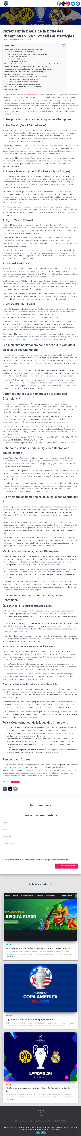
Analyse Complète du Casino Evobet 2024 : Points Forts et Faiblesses (38, 948)
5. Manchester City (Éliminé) (18, 61)
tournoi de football (32, 95)
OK (38, 1133)
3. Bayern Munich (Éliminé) (18, 56)
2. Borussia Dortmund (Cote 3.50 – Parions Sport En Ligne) (28, 54)
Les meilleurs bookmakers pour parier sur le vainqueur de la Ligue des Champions (35, 64)
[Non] (78, 1130)
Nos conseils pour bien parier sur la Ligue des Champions (26, 77)
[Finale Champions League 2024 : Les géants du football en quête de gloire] (40, 1056)
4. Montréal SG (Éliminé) (17, 59)
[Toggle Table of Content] (62, 46)
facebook (40, 1110)
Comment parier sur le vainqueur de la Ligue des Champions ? (27, 67)
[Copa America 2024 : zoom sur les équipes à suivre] (40, 988)
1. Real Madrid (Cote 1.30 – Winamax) (21, 51)
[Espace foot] (7, 3)
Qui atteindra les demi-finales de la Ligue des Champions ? (26, 72)
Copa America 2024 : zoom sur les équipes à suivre (29, 1019)
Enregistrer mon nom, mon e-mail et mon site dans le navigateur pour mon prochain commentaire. (38, 860)
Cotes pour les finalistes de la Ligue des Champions (24, 49)
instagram (40, 1115)
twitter (40, 1113)
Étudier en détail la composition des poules (23, 79)
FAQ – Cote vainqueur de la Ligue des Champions (23, 87)
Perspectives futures (12, 89)
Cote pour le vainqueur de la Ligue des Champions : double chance (29, 69)
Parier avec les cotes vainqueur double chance (24, 82)
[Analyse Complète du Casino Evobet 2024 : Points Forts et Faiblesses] (40, 916)
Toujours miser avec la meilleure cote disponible (25, 84)
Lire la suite (10, 956)
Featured (15, 782)
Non (43, 1133)
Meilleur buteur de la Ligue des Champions (20, 74)
